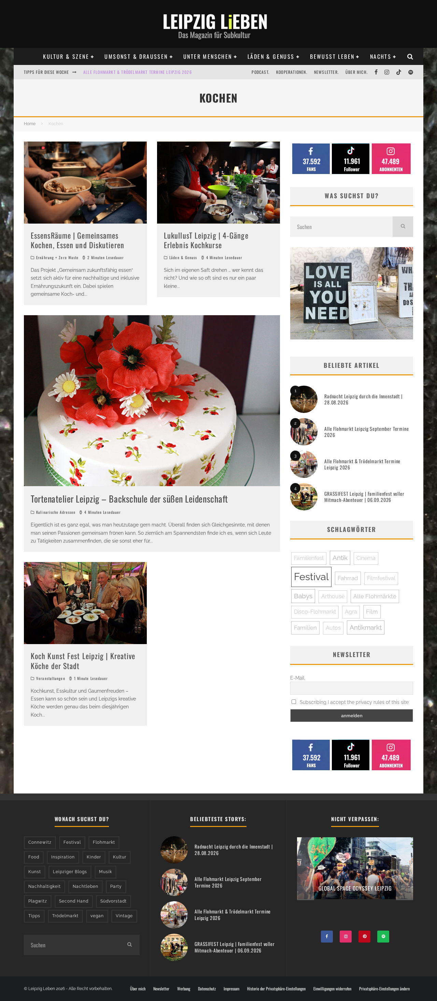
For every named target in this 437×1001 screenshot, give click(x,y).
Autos (333, 628)
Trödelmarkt (65, 915)
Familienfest (309, 558)
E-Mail (297, 678)
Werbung (183, 989)
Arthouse (332, 596)
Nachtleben (85, 886)
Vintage (124, 915)
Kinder (94, 857)
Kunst (34, 871)
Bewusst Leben (332, 56)
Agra (351, 612)
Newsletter (161, 989)
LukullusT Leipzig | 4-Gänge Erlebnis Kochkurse (206, 240)
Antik (340, 557)
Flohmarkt (104, 842)
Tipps (34, 915)
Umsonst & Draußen (136, 56)
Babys (303, 596)
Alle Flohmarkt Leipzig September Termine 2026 (366, 431)
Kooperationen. (291, 72)
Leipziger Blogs (70, 871)
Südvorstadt (113, 901)
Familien (305, 627)
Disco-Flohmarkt (315, 612)
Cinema (366, 558)
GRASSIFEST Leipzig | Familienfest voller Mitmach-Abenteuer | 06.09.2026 (364, 496)
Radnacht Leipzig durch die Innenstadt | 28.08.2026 (363, 399)
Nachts (380, 56)
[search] (403, 226)
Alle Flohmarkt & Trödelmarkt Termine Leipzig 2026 (362, 464)
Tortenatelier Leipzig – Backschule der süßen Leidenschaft (129, 498)
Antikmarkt (366, 627)
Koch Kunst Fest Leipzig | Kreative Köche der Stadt (83, 660)
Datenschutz (207, 989)
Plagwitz (37, 901)
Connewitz (40, 842)
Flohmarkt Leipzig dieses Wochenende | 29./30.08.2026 (139, 72)
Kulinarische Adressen (55, 512)
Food (33, 857)
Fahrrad (348, 578)
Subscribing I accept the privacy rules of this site (353, 702)
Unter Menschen (207, 56)
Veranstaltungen (50, 678)
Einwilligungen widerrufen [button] (332, 989)
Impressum (231, 989)
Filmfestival (381, 578)
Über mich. (357, 72)
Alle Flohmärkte (374, 596)
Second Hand (73, 901)
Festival (311, 577)
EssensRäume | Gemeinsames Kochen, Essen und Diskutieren (77, 240)
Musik (105, 871)
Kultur (119, 857)
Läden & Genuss (271, 56)
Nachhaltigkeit (44, 886)
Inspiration (63, 857)
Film (372, 611)
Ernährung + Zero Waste (57, 257)
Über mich (137, 989)
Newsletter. (326, 72)
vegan (97, 915)
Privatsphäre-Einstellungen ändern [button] (384, 989)
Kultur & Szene (66, 56)
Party (116, 886)
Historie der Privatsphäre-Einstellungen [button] (276, 989)
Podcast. (260, 72)
